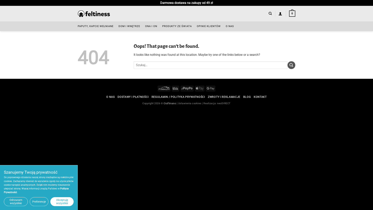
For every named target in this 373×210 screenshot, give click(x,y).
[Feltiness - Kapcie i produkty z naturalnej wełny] (94, 13)
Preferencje (39, 201)
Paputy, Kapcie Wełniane (95, 26)
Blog (247, 96)
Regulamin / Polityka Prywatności (178, 96)
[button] (270, 13)
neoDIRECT (224, 103)
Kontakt (260, 96)
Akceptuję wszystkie (62, 201)
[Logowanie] (280, 13)
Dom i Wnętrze (129, 26)
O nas (230, 26)
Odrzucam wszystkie (16, 201)
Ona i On (151, 26)
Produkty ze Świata (177, 26)
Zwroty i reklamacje (224, 96)
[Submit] (291, 65)
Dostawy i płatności (133, 96)
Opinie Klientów (209, 26)
